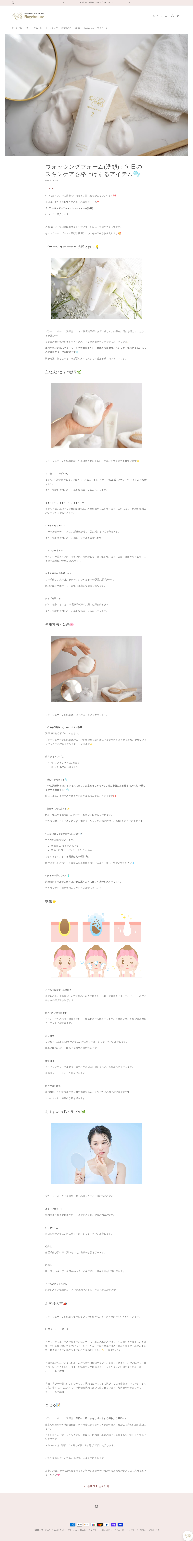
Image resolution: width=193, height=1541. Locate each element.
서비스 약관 (119, 1530)
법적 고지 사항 (154, 1530)
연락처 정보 (141, 1530)
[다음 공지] (129, 2)
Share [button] (51, 188)
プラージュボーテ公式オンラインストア (55, 1530)
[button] (166, 16)
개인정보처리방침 (105, 1530)
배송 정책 (130, 1530)
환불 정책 (92, 1530)
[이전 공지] (63, 2)
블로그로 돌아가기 (98, 1486)
